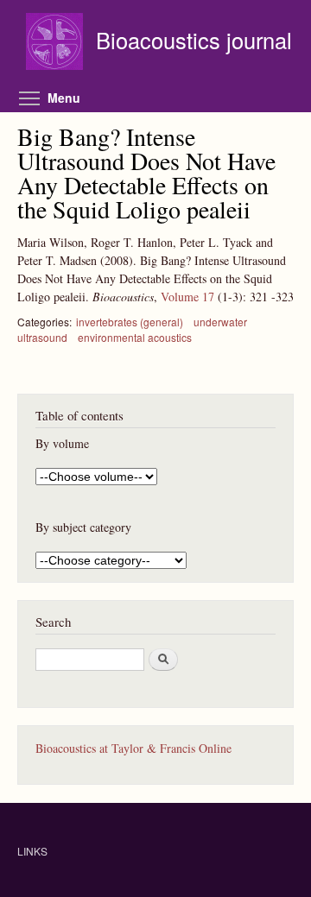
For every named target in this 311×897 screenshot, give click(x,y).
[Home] (56, 43)
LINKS (32, 850)
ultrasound (42, 337)
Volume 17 (187, 296)
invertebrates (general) (129, 321)
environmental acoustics (135, 337)
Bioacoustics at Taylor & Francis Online (133, 748)
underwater (220, 321)
